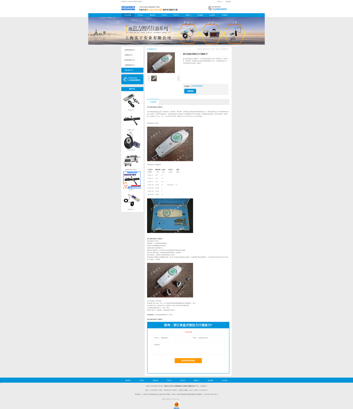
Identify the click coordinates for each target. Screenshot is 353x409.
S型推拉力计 (129, 55)
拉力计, (173, 386)
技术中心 (176, 15)
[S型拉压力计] (132, 108)
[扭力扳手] (132, 188)
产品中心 (164, 15)
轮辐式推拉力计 (130, 60)
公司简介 (140, 15)
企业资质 (212, 15)
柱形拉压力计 (131, 209)
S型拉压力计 (131, 110)
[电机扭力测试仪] (132, 148)
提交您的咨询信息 (188, 360)
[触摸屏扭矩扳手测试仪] (132, 168)
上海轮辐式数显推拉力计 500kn (164, 314)
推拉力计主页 (206, 49)
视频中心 (188, 15)
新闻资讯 (152, 15)
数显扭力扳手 (131, 130)
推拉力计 (220, 1)
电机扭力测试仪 (131, 150)
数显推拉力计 (179, 386)
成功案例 (200, 15)
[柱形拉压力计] (132, 208)
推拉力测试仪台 (189, 386)
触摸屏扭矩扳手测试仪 (131, 169)
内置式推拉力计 (130, 50)
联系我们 (225, 15)
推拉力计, (167, 386)
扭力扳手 (131, 189)
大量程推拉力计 (130, 65)
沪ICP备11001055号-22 (211, 394)
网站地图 (228, 1)
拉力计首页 (127, 15)
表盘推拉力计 (129, 70)
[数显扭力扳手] (132, 128)
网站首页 (128, 380)
